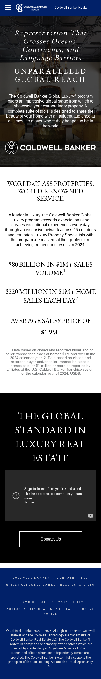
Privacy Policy (67, 602)
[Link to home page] (34, 8)
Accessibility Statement (33, 609)
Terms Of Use (32, 602)
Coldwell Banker (31, 577)
